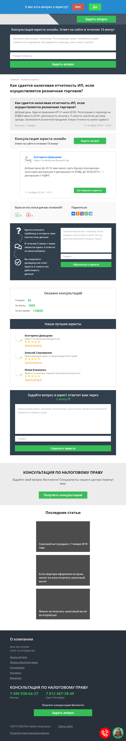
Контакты (15, 672)
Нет (78, 7)
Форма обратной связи (24, 662)
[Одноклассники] (77, 213)
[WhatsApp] (86, 213)
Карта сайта (66, 726)
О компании (17, 667)
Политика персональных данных (29, 733)
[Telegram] (90, 213)
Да (95, 7)
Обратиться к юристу (86, 264)
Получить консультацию (63, 495)
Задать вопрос (96, 19)
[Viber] (82, 213)
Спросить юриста (91, 190)
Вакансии (15, 678)
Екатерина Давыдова (48, 157)
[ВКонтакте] (73, 213)
